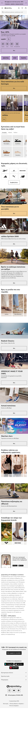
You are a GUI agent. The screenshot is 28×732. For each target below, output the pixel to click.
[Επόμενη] (26, 3)
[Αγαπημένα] (22, 8)
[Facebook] (18, 690)
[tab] (4, 132)
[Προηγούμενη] (2, 3)
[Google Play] (9, 664)
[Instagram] (9, 690)
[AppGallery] (14, 667)
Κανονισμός (5, 703)
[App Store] (19, 664)
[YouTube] (14, 690)
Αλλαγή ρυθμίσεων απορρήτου (17, 703)
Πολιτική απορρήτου (14, 705)
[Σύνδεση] (19, 8)
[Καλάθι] (25, 8)
